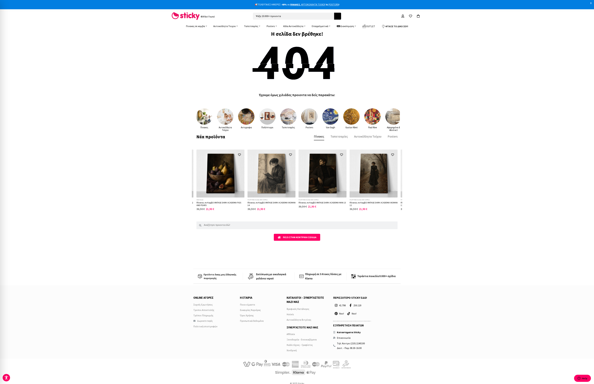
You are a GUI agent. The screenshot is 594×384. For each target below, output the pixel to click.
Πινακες (204, 127)
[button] (239, 154)
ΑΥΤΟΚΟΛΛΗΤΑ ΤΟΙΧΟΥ (313, 4)
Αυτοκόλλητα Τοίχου (225, 129)
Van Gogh (330, 127)
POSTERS (333, 4)
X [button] (591, 3)
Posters (309, 127)
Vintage (199, 200)
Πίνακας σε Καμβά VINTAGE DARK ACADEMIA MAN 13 (322, 202)
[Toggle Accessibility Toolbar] (6, 378)
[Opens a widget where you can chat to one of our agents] (582, 378)
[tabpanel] (297, 180)
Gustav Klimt (351, 127)
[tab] (319, 136)
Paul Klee (372, 127)
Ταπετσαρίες (288, 127)
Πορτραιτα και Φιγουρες (257, 200)
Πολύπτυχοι (267, 127)
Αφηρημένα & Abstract (393, 129)
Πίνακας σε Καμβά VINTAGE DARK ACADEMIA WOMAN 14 (271, 204)
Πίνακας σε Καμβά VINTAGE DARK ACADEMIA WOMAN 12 (374, 204)
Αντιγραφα (246, 127)
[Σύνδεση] (403, 16)
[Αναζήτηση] (337, 16)
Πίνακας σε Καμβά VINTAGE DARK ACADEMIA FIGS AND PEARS (218, 204)
